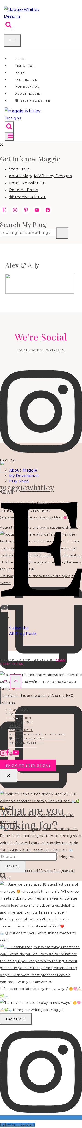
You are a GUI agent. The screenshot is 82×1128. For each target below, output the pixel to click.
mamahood (19, 710)
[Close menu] (0, 696)
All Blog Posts (23, 633)
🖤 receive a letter (32, 100)
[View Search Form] (8, 25)
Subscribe (19, 628)
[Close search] (8, 776)
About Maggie (23, 470)
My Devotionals (24, 476)
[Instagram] (4, 492)
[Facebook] (12, 492)
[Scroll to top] (5, 681)
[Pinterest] (8, 492)
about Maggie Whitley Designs (40, 176)
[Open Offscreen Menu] (12, 40)
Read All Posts (23, 190)
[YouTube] (4, 608)
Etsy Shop (19, 481)
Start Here (19, 169)
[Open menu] (9, 136)
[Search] (62, 233)
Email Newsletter (26, 183)
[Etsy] (41, 601)
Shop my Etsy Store (28, 765)
